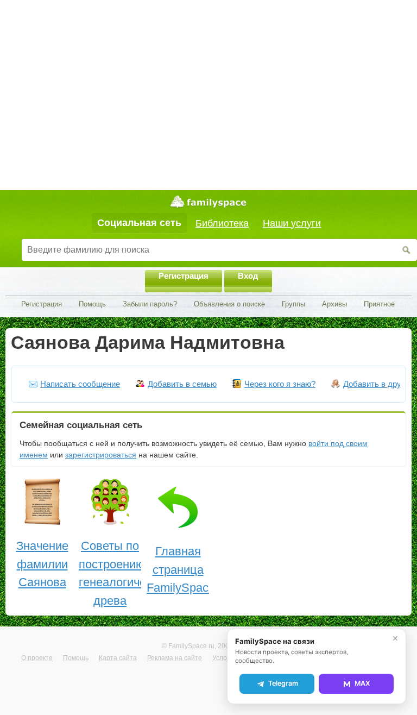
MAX (362, 683)
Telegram (283, 683)
